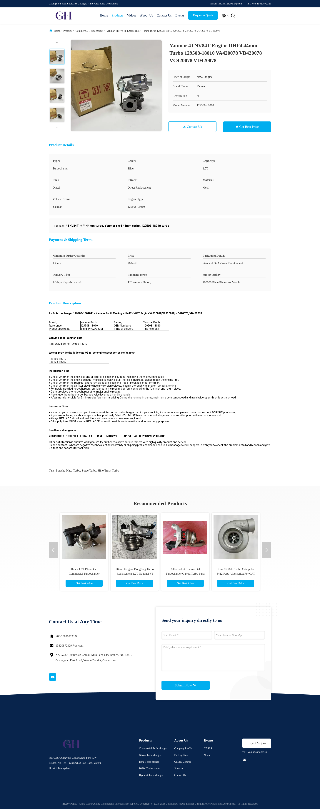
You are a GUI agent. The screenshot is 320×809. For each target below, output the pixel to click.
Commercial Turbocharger (89, 30)
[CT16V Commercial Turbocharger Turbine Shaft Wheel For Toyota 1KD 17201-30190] (185, 537)
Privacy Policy (69, 803)
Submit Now (184, 685)
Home (104, 15)
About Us (146, 15)
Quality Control (182, 761)
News (207, 755)
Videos (131, 15)
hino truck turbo (108, 470)
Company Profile (183, 748)
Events (179, 15)
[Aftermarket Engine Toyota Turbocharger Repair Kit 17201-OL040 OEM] (236, 537)
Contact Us (164, 15)
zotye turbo (89, 470)
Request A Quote (203, 15)
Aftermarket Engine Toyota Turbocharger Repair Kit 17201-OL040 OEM (236, 574)
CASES (208, 748)
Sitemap (178, 768)
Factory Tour (181, 755)
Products (117, 15)
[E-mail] (57, 679)
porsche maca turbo (68, 470)
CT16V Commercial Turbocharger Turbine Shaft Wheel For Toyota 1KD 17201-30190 (185, 574)
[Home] (64, 15)
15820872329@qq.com (69, 645)
